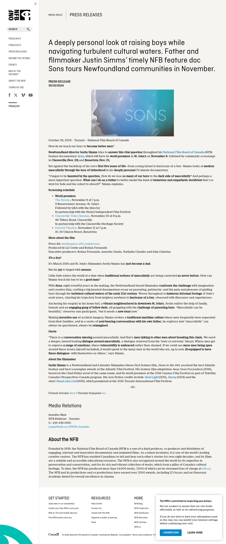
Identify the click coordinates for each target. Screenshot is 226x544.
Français (14, 106)
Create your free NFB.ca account (63, 508)
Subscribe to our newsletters (61, 503)
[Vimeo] (23, 95)
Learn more (195, 532)
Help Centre (96, 503)
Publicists (15, 45)
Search (13, 29)
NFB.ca (137, 527)
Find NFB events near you (60, 517)
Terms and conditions (142, 535)
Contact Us (96, 508)
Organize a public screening (104, 517)
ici (103, 393)
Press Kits (15, 38)
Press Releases (18, 51)
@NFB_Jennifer (79, 426)
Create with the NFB (100, 513)
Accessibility (125, 535)
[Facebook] (9, 95)
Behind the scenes (19, 58)
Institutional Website (108, 535)
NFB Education (141, 517)
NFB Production (141, 508)
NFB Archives (140, 522)
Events (13, 65)
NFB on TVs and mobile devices (62, 513)
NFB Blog (138, 503)
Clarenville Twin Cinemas (72, 216)
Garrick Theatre (65, 227)
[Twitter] (16, 95)
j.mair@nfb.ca (57, 426)
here (72, 393)
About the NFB (17, 81)
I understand (171, 532)
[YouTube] (31, 95)
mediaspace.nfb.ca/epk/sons (81, 243)
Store (93, 522)
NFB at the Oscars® (15, 73)
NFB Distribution (141, 513)
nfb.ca (206, 468)
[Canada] (53, 535)
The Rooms (62, 200)
